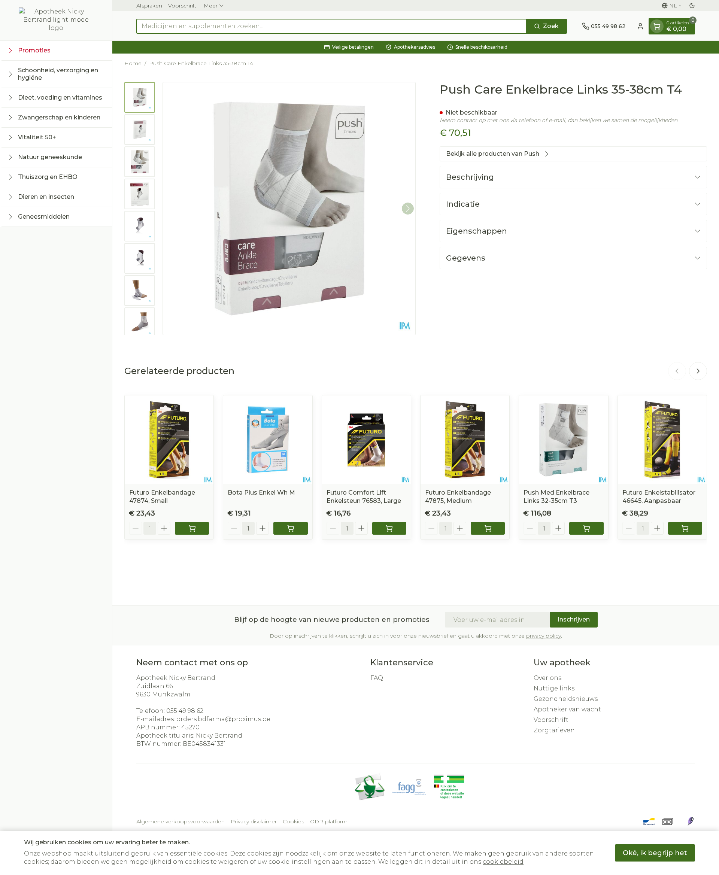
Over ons (547, 677)
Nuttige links (554, 688)
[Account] (640, 26)
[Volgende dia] (698, 371)
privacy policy (543, 635)
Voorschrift (182, 5)
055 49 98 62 (184, 710)
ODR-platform (329, 821)
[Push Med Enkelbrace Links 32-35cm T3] (563, 439)
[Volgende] (408, 209)
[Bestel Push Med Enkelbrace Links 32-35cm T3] (586, 528)
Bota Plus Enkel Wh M (261, 492)
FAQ (376, 677)
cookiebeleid (503, 861)
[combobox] (331, 26)
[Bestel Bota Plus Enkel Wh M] (290, 528)
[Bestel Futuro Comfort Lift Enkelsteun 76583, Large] (389, 528)
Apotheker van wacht (567, 709)
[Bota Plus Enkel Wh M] (267, 439)
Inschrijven (574, 619)
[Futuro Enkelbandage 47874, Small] (169, 439)
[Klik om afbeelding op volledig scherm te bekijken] (289, 208)
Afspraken (149, 5)
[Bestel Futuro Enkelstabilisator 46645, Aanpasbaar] (685, 528)
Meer (211, 5)
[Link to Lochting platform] (690, 821)
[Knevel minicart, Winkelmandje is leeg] (657, 26)
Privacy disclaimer (254, 821)
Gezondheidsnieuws (566, 698)
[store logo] (56, 20)
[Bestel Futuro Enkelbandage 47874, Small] (192, 528)
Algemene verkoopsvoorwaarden (180, 821)
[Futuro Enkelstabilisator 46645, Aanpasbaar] (662, 439)
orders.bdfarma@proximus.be (223, 719)
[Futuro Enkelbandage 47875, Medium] (465, 439)
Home (133, 63)
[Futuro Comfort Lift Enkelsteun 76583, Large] (366, 439)
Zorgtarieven (554, 730)
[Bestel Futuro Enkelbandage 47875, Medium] (488, 528)
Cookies (293, 821)
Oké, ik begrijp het (655, 853)
